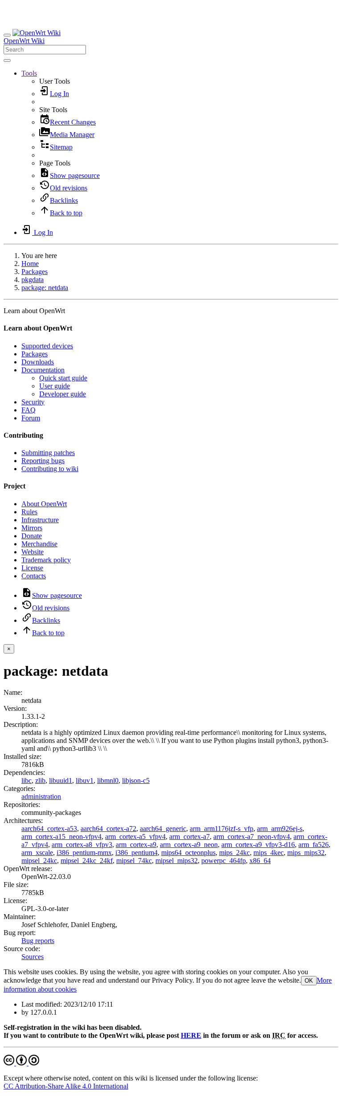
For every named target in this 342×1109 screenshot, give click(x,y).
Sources (32, 956)
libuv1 (85, 780)
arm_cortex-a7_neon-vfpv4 (251, 836)
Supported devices (47, 346)
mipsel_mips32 (176, 860)
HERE (191, 1035)
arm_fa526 (313, 844)
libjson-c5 (136, 780)
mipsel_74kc (134, 860)
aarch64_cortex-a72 (108, 828)
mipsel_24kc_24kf (87, 860)
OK (309, 980)
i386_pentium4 (136, 852)
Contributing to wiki (49, 468)
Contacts (33, 576)
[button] (29, 73)
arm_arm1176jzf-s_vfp (221, 828)
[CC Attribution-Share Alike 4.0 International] (21, 1063)
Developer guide (62, 394)
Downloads (37, 362)
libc (26, 780)
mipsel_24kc (39, 860)
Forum (30, 418)
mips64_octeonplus (188, 852)
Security (33, 402)
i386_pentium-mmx (84, 852)
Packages (34, 271)
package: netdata (44, 287)
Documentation (43, 370)
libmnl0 (107, 780)
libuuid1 (60, 780)
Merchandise (39, 544)
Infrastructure (40, 520)
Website (32, 552)
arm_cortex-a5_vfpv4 (135, 836)
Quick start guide (63, 378)
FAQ (28, 410)
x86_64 (260, 860)
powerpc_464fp (223, 860)
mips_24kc (234, 852)
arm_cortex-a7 (189, 836)
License (32, 568)
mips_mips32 (306, 852)
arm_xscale (37, 852)
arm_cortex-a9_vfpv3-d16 (258, 844)
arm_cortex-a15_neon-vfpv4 (61, 836)
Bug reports (37, 940)
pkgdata (32, 279)
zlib (40, 780)
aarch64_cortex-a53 (49, 828)
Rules (29, 512)
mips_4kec (268, 852)
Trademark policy (46, 560)
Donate (31, 536)
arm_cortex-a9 (136, 844)
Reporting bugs (43, 460)
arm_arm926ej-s (279, 828)
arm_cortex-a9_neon (189, 844)
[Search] (7, 60)
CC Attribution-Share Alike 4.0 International (66, 1086)
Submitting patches (48, 452)
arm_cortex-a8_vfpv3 (82, 844)
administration (41, 796)
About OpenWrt (44, 504)
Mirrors (31, 528)
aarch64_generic (163, 828)
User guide (54, 386)
